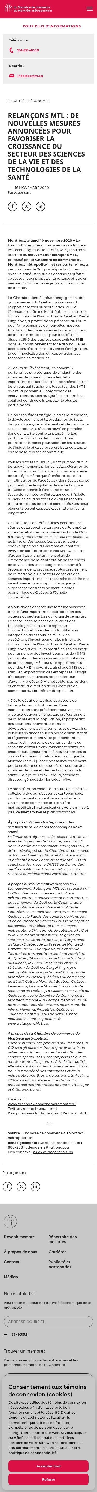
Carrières (57, 1251)
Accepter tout (48, 1466)
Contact (12, 1261)
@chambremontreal (40, 1108)
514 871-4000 (28, 50)
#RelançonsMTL (74, 1113)
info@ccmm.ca (30, 75)
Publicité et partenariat (60, 1264)
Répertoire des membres (63, 1239)
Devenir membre (19, 1236)
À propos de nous (20, 1251)
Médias (11, 1276)
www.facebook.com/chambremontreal (42, 1104)
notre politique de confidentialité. (44, 1450)
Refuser (48, 1479)
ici (73, 812)
